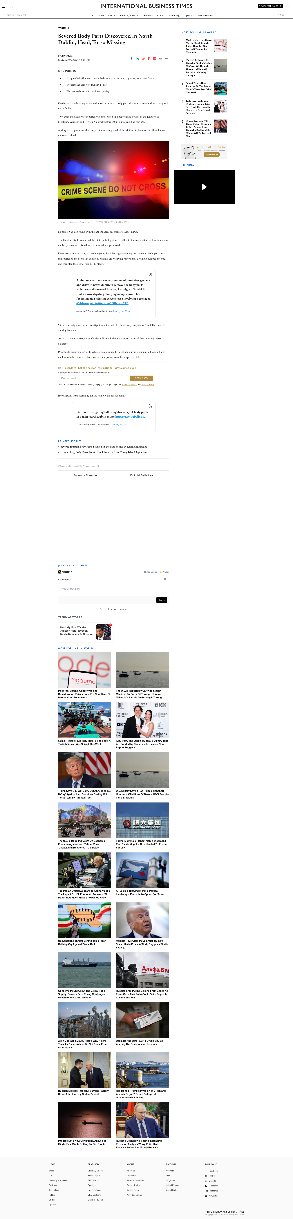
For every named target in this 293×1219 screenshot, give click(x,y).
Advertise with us (134, 1195)
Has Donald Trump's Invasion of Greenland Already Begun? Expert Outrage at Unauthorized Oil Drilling (141, 1094)
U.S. (91, 15)
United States (172, 1190)
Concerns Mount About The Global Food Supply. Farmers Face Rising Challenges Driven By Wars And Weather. (81, 994)
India (168, 1176)
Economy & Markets (130, 15)
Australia (170, 1171)
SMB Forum (93, 1180)
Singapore (170, 1180)
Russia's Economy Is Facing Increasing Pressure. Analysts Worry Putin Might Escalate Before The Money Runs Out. (139, 1144)
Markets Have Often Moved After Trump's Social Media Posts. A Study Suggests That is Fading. (142, 944)
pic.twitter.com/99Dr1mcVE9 (109, 303)
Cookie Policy (133, 1190)
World (101, 15)
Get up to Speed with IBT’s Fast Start (209, 147)
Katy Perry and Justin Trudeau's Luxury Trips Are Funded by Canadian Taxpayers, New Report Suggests (142, 744)
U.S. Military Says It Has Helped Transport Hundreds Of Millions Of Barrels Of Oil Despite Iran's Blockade (142, 794)
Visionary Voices (95, 1171)
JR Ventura (66, 55)
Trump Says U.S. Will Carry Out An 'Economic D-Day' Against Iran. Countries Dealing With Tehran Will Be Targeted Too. (84, 794)
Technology (174, 15)
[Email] (160, 58)
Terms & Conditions (135, 1180)
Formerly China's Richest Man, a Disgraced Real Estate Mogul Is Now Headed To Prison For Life (141, 844)
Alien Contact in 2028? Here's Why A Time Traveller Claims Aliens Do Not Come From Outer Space (82, 1044)
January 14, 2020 (121, 311)
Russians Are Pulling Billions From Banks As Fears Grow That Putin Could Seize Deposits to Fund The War (142, 994)
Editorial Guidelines (141, 475)
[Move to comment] (166, 58)
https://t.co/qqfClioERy (130, 416)
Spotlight (92, 1185)
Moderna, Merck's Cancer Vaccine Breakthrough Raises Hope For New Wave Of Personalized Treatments (84, 694)
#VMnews (82, 303)
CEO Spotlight (94, 1195)
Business (148, 15)
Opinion (188, 15)
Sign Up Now (211, 154)
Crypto (160, 15)
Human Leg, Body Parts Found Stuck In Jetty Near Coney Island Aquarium (103, 452)
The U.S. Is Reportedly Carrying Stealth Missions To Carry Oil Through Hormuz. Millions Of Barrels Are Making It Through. (140, 694)
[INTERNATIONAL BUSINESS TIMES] (146, 6)
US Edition (281, 15)
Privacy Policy (147, 384)
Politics (111, 15)
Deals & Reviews (205, 15)
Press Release (94, 1190)
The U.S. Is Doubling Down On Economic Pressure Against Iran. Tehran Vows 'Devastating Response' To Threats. (81, 844)
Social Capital (94, 1176)
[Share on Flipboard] (149, 58)
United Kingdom (173, 1185)
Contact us (132, 1176)
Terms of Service (129, 384)
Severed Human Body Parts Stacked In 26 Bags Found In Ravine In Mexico (103, 447)
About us (131, 1171)
